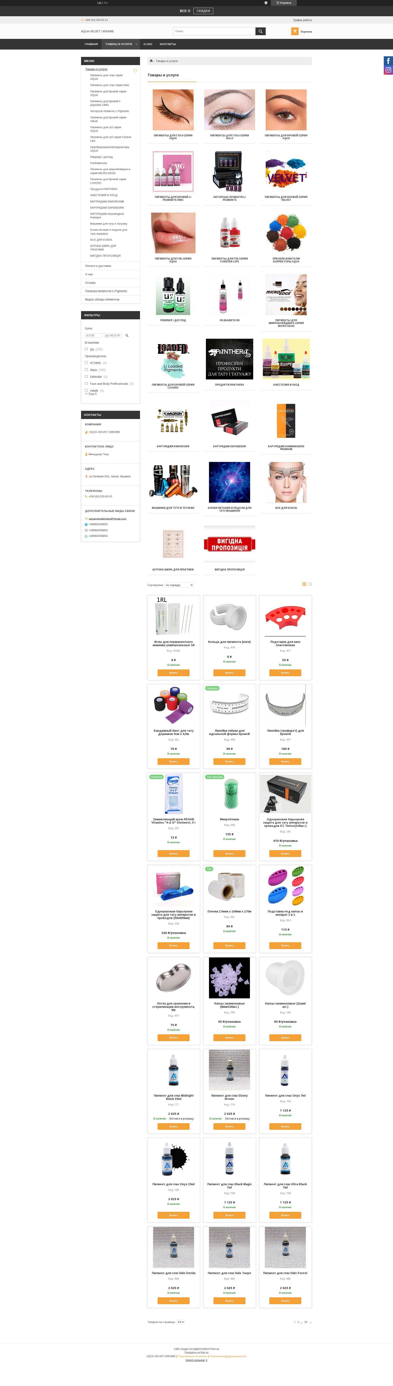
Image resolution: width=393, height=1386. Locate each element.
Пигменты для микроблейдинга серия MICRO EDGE (286, 323)
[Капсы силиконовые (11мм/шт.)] (285, 977)
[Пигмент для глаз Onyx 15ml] (174, 1158)
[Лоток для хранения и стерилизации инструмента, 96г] (174, 977)
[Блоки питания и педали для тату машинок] (229, 482)
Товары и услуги (118, 44)
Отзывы (90, 282)
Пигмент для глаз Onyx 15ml (173, 1184)
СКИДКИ (203, 11)
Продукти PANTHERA (229, 384)
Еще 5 (93, 393)
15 (305, 1322)
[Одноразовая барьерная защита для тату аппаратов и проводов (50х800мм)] (174, 885)
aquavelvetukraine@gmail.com (107, 518)
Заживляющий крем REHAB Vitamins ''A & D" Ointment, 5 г (173, 821)
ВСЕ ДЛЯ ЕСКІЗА (286, 508)
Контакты (168, 44)
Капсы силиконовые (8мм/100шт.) (229, 1005)
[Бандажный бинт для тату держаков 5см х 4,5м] (174, 704)
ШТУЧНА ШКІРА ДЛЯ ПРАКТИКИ (173, 569)
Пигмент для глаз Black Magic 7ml (229, 1186)
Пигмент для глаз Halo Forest (285, 1273)
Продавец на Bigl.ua (196, 1352)
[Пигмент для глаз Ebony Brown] (229, 1069)
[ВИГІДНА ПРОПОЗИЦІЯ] (229, 544)
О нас (147, 44)
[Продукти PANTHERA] (229, 359)
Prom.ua (214, 1349)
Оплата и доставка (98, 265)
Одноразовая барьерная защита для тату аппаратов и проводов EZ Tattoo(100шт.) (285, 822)
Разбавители (229, 320)
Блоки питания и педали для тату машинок (229, 509)
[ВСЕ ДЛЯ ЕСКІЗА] (286, 482)
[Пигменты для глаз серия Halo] (229, 109)
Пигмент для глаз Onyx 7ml (285, 1095)
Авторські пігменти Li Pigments (229, 198)
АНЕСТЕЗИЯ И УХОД (286, 384)
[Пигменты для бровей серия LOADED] (173, 359)
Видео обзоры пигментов (102, 299)
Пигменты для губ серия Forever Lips (229, 260)
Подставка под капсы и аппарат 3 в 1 (285, 913)
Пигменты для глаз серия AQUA (173, 137)
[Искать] (260, 31)
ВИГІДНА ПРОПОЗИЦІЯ (230, 569)
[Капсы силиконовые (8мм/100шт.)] (229, 977)
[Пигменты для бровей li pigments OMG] (173, 171)
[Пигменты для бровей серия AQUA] (286, 109)
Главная (91, 44)
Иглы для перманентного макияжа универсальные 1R (174, 643)
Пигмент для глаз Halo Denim (173, 1273)
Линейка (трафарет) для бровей (285, 732)
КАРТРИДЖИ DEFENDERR (229, 446)
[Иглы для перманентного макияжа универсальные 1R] (174, 616)
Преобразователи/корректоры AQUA (286, 260)
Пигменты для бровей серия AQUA (286, 137)
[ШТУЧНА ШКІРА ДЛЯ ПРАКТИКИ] (173, 544)
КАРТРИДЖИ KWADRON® (173, 446)
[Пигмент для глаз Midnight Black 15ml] (174, 1069)
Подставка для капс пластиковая (285, 643)
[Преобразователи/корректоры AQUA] (286, 233)
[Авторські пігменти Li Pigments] (229, 171)
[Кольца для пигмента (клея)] (229, 616)
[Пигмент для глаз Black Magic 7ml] (229, 1158)
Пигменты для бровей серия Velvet (286, 198)
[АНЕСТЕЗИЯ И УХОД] (286, 359)
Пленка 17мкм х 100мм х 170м (229, 911)
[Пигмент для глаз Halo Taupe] (229, 1247)
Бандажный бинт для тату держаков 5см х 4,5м (174, 732)
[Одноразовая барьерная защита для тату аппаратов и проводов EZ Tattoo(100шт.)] (285, 793)
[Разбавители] (229, 294)
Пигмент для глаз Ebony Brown (229, 1097)
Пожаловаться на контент (192, 1356)
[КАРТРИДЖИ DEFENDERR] (229, 420)
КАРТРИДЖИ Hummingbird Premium (286, 448)
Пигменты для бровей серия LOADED (173, 386)
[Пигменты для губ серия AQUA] (173, 233)
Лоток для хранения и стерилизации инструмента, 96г (173, 1007)
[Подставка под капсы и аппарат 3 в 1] (285, 885)
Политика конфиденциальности (227, 1356)
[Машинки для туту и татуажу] (173, 482)
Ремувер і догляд (173, 320)
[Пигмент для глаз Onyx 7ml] (285, 1069)
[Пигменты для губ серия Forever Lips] (229, 233)
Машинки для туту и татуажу (173, 508)
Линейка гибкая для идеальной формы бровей (229, 732)
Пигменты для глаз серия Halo (229, 137)
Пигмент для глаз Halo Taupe (229, 1273)
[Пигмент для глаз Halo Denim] (174, 1247)
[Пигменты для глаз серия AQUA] (173, 109)
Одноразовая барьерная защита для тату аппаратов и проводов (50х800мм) (173, 915)
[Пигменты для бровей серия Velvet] (286, 171)
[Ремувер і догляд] (173, 294)
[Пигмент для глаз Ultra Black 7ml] (285, 1158)
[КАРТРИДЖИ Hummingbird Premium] (286, 420)
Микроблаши (229, 819)
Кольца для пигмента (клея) (229, 641)
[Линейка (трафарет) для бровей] (285, 704)
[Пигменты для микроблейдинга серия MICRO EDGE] (286, 294)
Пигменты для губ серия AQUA (173, 260)
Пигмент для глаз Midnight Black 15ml (174, 1097)
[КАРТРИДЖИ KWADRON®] (173, 420)
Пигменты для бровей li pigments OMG (173, 198)
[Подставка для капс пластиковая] (285, 616)
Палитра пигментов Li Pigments (106, 291)
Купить (173, 672)
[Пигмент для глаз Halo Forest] (285, 1247)
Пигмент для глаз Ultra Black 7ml (285, 1186)
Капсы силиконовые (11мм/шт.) (285, 1005)
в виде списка (310, 585)
